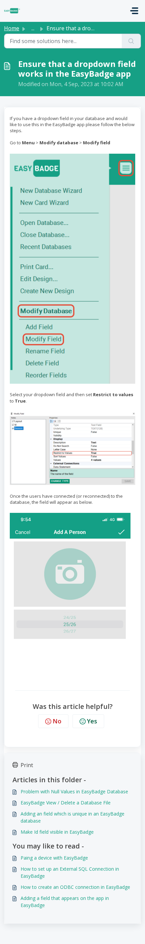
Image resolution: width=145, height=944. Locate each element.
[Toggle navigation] (134, 11)
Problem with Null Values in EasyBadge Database (74, 791)
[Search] (131, 41)
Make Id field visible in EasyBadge (57, 832)
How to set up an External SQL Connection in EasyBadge (70, 872)
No (57, 721)
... (32, 28)
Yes (92, 721)
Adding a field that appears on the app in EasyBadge (65, 901)
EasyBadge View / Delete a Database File (66, 802)
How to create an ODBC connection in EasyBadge (75, 887)
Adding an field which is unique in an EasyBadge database (72, 817)
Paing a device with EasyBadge (54, 858)
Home (11, 28)
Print (27, 765)
